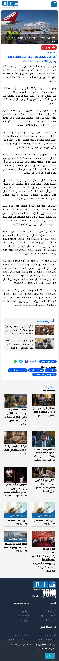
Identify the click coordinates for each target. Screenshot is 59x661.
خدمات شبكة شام (47, 639)
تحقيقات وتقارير (48, 615)
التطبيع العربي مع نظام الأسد (44, 374)
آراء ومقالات (49, 620)
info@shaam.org (47, 596)
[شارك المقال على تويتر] (21, 361)
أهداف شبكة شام (47, 635)
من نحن (25, 611)
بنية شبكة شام (22, 635)
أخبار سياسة (50, 611)
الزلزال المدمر (50, 370)
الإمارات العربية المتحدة (17, 370)
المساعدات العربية (36, 370)
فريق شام (24, 620)
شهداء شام (23, 615)
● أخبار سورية (48, 48)
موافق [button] (50, 655)
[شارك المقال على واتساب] (15, 361)
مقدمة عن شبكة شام (18, 639)
